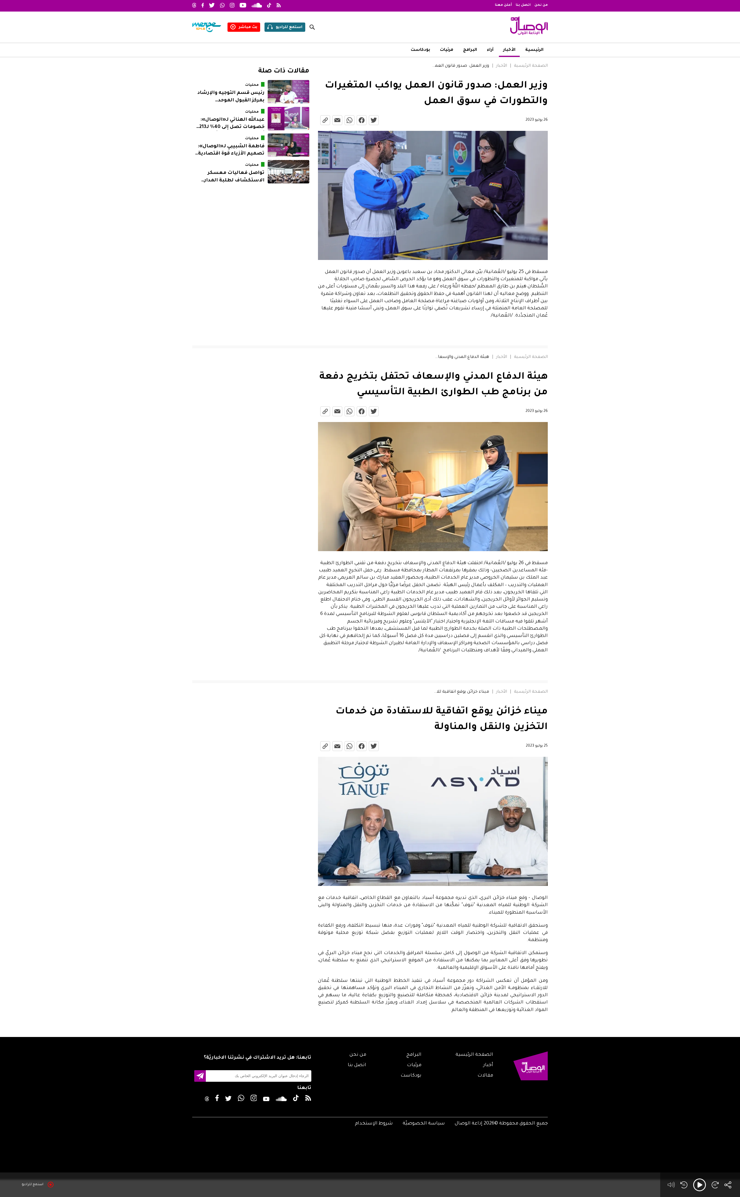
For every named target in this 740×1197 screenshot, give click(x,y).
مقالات (485, 1075)
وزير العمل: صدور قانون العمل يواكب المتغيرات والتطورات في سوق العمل (460, 66)
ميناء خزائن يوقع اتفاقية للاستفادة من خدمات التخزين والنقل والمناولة (460, 692)
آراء (490, 50)
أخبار (488, 1065)
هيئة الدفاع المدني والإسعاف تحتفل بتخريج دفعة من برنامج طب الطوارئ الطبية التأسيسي (460, 357)
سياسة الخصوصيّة (424, 1123)
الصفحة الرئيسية (531, 66)
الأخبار (509, 50)
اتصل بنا (523, 5)
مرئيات (446, 50)
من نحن (541, 5)
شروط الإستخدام (374, 1123)
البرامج (470, 50)
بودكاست (420, 50)
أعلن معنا (503, 5)
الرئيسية (534, 50)
